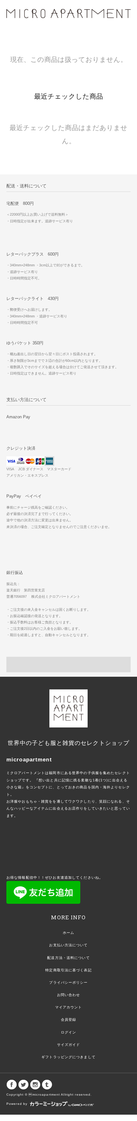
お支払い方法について (68, 945)
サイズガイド (68, 1044)
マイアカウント (68, 1007)
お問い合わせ (68, 995)
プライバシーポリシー (68, 982)
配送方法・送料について (68, 958)
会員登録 (68, 1019)
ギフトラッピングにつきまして (68, 1057)
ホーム (68, 933)
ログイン (68, 1032)
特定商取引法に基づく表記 (68, 970)
